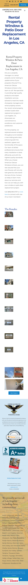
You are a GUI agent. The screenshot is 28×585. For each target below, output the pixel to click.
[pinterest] (18, 1)
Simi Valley (6, 546)
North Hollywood (8, 515)
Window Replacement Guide (14, 478)
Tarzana (5, 553)
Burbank (17, 523)
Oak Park (13, 538)
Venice (9, 561)
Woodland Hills (15, 563)
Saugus (20, 548)
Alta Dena (18, 515)
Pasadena (20, 538)
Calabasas (5, 520)
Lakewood (15, 530)
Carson (12, 520)
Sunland (5, 550)
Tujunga (12, 556)
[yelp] (15, 1)
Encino (4, 525)
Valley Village (7, 558)
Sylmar (19, 550)
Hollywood (18, 525)
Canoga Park (14, 518)
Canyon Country (8, 523)
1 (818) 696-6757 (14, 4)
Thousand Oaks (13, 553)
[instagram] (12, 1)
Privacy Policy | (18, 573)
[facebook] (7, 1)
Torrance (5, 556)
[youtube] (21, 1)
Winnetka (18, 556)
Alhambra (5, 518)
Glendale (11, 525)
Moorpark (5, 538)
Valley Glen (16, 558)
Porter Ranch (7, 540)
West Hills (15, 561)
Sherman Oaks (18, 543)
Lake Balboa (6, 530)
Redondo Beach (18, 540)
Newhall (20, 533)
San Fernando (15, 546)
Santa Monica (7, 543)
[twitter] (9, 1)
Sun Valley (12, 550)
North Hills (6, 535)
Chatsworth (20, 520)
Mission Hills (14, 535)
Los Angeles (12, 533)
